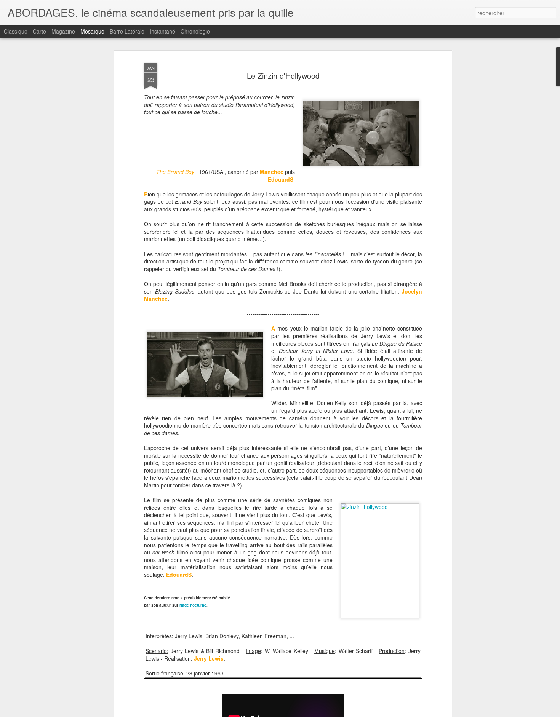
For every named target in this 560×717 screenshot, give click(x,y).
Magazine (63, 31)
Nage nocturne (192, 605)
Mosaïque (92, 31)
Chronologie (195, 31)
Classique (15, 31)
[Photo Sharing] (380, 561)
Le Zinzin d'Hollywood (283, 75)
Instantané (162, 31)
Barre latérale (127, 31)
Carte (39, 31)
